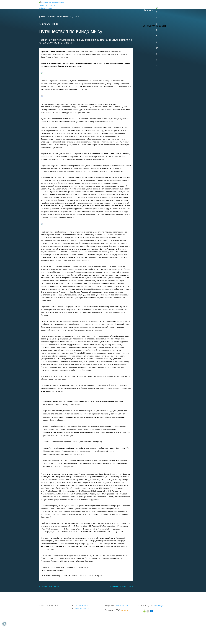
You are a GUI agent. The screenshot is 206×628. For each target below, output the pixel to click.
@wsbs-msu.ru (122, 605)
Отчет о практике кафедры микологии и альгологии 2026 (153, 51)
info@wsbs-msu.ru (81, 608)
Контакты (148, 10)
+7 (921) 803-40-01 (81, 605)
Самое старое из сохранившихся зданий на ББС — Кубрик (153, 82)
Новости (85, 4)
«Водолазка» (150, 103)
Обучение (138, 4)
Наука (151, 4)
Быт (161, 4)
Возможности (120, 4)
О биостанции (102, 4)
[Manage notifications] (4, 624)
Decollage (159, 605)
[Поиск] (164, 10)
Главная (43, 17)
